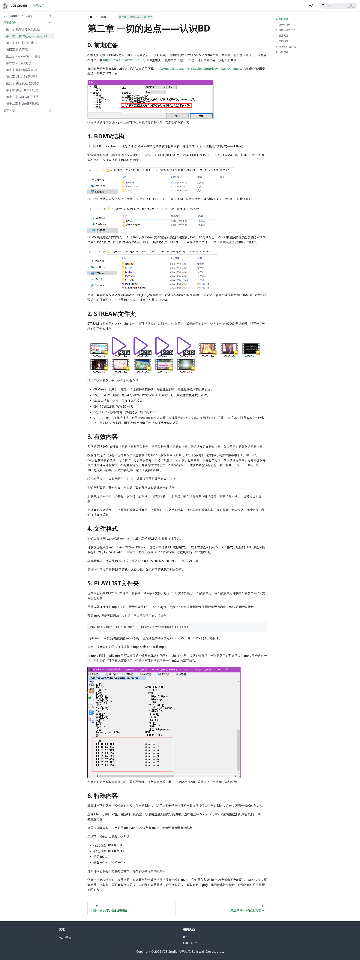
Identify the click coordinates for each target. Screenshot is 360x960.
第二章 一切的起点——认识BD (26, 36)
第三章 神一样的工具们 (21, 43)
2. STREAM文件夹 (285, 30)
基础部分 (10, 22)
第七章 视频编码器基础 (21, 70)
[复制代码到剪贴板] (262, 626)
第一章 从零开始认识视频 (23, 29)
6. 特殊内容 (282, 52)
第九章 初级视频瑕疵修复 (23, 83)
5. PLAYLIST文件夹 (286, 46)
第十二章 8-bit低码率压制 (23, 103)
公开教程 (38, 6)
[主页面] (90, 17)
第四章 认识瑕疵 (17, 49)
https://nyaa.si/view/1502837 (123, 60)
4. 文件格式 (282, 41)
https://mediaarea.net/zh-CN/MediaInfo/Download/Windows (197, 69)
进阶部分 (10, 110)
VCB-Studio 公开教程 (18, 16)
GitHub (188, 943)
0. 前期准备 (282, 19)
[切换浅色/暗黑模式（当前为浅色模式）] (311, 6)
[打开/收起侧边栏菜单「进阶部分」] (50, 110)
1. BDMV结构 (283, 24)
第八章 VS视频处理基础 (21, 76)
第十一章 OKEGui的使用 (22, 97)
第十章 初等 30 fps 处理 (22, 90)
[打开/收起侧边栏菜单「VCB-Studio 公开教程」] (50, 16)
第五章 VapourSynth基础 (23, 56)
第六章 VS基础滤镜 (18, 63)
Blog (186, 937)
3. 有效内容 (282, 35)
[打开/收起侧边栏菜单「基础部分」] (50, 23)
